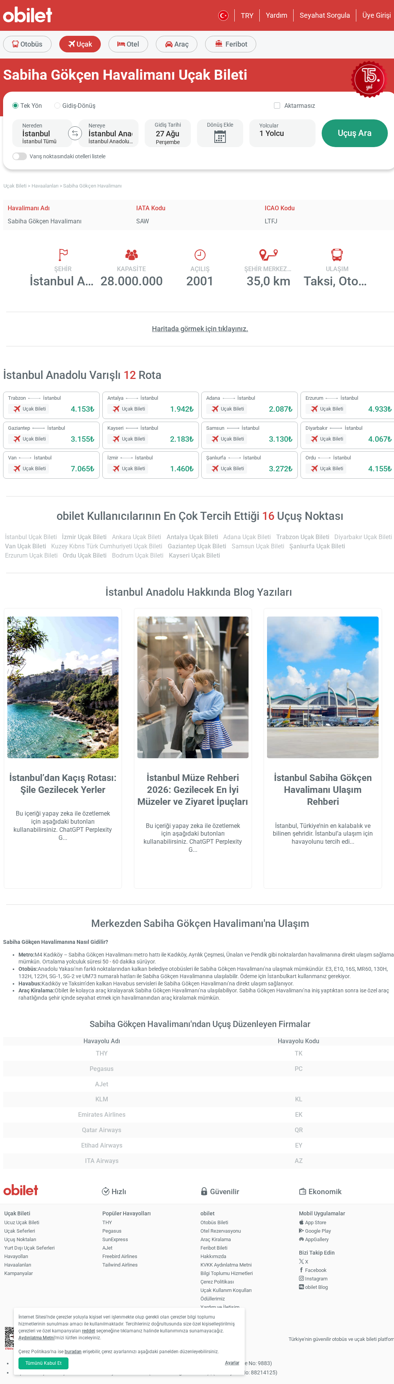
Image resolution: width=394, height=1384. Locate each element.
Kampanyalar (18, 1273)
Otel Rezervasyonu (220, 1231)
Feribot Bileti (213, 1248)
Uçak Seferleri (19, 1231)
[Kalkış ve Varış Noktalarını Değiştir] (75, 133)
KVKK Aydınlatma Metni (226, 1265)
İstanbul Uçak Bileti (31, 537)
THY (107, 1222)
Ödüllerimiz (212, 1299)
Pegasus (112, 1231)
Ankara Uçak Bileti (136, 537)
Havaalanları (17, 1265)
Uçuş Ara (355, 133)
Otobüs (30, 44)
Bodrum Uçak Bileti (138, 555)
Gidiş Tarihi (168, 125)
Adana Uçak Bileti (247, 537)
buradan (73, 1351)
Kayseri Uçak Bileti (194, 555)
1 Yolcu (271, 133)
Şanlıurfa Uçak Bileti (317, 546)
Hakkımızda (213, 1256)
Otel (132, 44)
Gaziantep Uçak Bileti (197, 546)
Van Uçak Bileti (25, 546)
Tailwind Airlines (120, 1265)
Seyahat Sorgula (325, 15)
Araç (181, 44)
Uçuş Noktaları (20, 1239)
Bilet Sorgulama (217, 1316)
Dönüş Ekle (220, 125)
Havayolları (16, 1256)
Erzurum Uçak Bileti (31, 555)
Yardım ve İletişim (219, 1307)
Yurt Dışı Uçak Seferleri (29, 1248)
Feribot (235, 44)
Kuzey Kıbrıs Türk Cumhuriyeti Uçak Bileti (106, 546)
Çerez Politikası (217, 1282)
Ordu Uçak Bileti (85, 555)
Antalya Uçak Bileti (192, 537)
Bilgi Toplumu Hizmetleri (226, 1273)
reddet (88, 1331)
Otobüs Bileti (214, 1222)
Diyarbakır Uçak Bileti (363, 537)
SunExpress (115, 1239)
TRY (247, 16)
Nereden (32, 125)
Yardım (276, 15)
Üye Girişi (376, 15)
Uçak (83, 44)
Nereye (96, 125)
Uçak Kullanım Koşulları (226, 1290)
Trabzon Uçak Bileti (302, 537)
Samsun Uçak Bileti (258, 546)
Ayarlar (232, 1363)
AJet (107, 1248)
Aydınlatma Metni (36, 1337)
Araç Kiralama (215, 1239)
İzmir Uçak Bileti (84, 537)
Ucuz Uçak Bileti (21, 1222)
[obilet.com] (46, 21)
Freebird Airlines (119, 1256)
